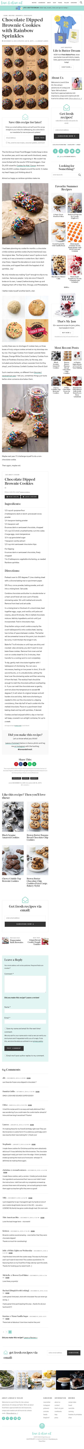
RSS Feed (63, 144)
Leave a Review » (30, 1338)
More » (60, 287)
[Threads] (72, 151)
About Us (57, 1402)
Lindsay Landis (42, 41)
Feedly (79, 144)
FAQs (56, 1414)
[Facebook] (55, 151)
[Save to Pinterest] (16, 764)
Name (7, 1007)
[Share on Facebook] (21, 764)
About (49, 2)
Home (5, 15)
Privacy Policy (42, 1441)
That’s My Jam (59, 1408)
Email (7, 1018)
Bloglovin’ (46, 1418)
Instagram (46, 1405)
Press (56, 1418)
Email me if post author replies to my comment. (25, 1056)
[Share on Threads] (25, 764)
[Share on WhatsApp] (30, 764)
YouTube (46, 1411)
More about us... (75, 99)
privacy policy (38, 1041)
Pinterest (46, 1408)
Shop (54, 2)
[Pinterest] (61, 151)
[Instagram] (67, 151)
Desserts (19, 15)
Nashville (71, 1408)
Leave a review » (25, 492)
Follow (66, 2)
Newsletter (46, 1402)
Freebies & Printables (75, 1414)
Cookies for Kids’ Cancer (26, 166)
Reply (28, 1078)
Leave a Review (30, 496)
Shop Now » (67, 67)
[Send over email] (34, 764)
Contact (57, 1405)
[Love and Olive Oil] (12, 3)
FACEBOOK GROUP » (68, 156)
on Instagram (19, 746)
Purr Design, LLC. (53, 1439)
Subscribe (74, 2)
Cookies (25, 778)
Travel (60, 2)
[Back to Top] (42, 1426)
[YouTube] (78, 151)
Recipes (34, 2)
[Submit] (78, 175)
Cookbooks (41, 2)
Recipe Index (72, 1402)
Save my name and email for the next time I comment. (25, 1035)
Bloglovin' (71, 144)
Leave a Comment (12, 743)
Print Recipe (13, 496)
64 (25, 785)
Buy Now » (66, 332)
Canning (71, 1411)
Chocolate (28, 15)
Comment (9, 974)
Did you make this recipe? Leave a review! (21, 998)
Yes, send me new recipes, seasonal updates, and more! (26, 143)
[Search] (81, 3)
